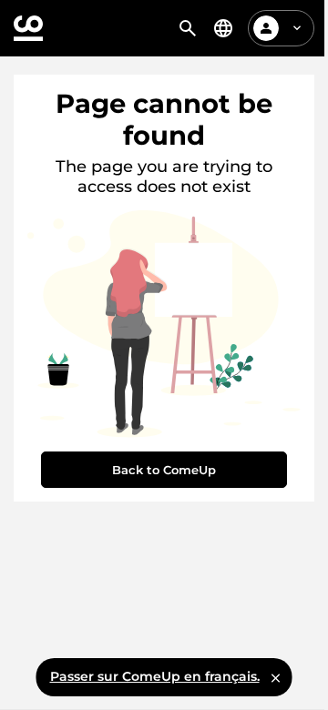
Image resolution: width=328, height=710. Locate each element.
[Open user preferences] (297, 28)
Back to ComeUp (164, 469)
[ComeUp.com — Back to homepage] (28, 28)
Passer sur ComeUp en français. (155, 676)
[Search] (188, 28)
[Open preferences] (223, 28)
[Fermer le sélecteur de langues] (276, 677)
